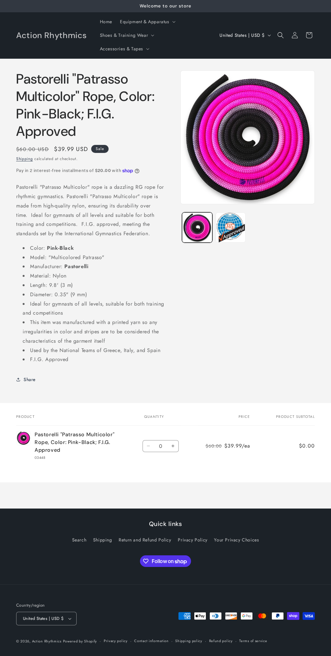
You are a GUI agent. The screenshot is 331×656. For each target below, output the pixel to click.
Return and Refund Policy (145, 540)
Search (79, 540)
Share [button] (30, 379)
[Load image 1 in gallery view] (197, 227)
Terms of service (253, 640)
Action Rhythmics (46, 641)
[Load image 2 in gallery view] (231, 227)
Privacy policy (116, 640)
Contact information (151, 640)
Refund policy (221, 640)
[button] (147, 21)
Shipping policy (188, 640)
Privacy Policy (192, 540)
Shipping (24, 159)
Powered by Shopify (80, 641)
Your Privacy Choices (236, 540)
